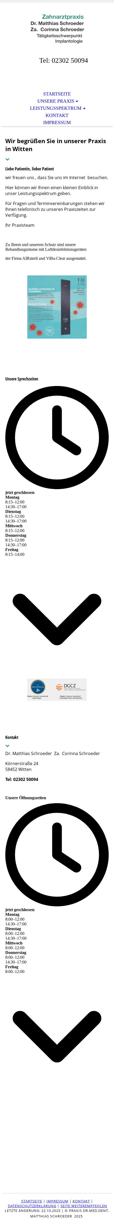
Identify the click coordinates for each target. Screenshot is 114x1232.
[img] (57, 28)
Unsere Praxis (55, 101)
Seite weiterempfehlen (83, 1205)
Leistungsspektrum (55, 108)
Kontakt (57, 115)
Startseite (57, 94)
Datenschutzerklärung (32, 1205)
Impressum (57, 122)
